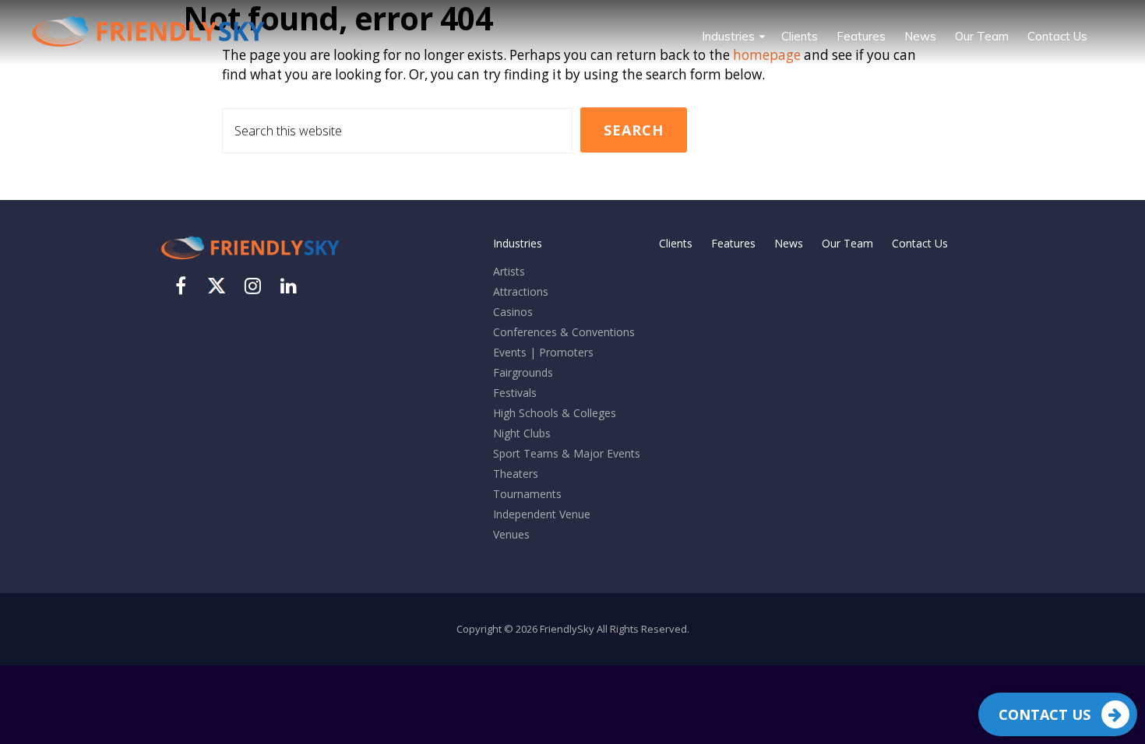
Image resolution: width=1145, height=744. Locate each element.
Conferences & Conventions (564, 332)
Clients (675, 243)
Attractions (520, 291)
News (788, 243)
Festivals (515, 392)
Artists (509, 271)
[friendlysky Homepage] (250, 263)
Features (733, 243)
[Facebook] (180, 288)
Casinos (513, 311)
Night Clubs (522, 433)
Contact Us (1044, 714)
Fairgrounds (523, 372)
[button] (1106, 24)
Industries (517, 243)
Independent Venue (541, 514)
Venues (511, 534)
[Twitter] (216, 285)
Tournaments (527, 493)
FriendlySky (148, 31)
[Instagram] (252, 288)
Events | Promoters (543, 352)
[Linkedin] (288, 288)
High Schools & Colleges (554, 412)
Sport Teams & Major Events (566, 453)
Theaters (515, 473)
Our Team (847, 243)
